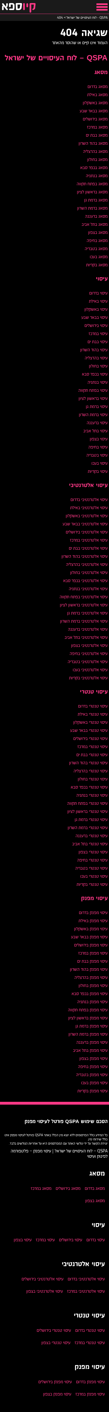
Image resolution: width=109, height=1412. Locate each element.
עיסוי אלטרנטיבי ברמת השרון (84, 621)
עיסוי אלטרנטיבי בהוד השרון (84, 556)
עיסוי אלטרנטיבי (88, 485)
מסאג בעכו (99, 256)
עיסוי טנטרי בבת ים (92, 754)
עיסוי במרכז (98, 333)
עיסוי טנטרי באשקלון (90, 722)
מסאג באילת (97, 94)
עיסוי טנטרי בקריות (92, 884)
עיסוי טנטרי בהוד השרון (88, 762)
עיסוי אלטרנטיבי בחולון (89, 572)
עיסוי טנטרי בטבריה (91, 868)
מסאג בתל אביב (95, 224)
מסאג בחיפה (97, 240)
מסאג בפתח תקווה (92, 183)
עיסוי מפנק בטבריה (92, 1074)
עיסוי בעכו (99, 463)
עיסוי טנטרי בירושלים (90, 738)
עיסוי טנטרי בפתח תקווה (87, 803)
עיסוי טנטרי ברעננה (91, 835)
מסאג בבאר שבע (94, 110)
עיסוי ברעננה (97, 422)
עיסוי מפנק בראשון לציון (88, 1018)
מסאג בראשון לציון (92, 191)
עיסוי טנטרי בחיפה (92, 860)
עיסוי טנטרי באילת (93, 714)
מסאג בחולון (97, 159)
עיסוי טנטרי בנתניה (92, 795)
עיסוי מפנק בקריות (92, 1090)
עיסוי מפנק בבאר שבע (89, 936)
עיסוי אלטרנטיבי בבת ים (88, 548)
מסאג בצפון (98, 232)
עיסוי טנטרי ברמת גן (91, 819)
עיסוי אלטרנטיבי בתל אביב (86, 637)
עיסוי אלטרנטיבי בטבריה (88, 661)
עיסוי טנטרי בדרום (93, 706)
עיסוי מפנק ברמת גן (91, 1026)
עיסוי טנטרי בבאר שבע (89, 730)
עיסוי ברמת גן (97, 406)
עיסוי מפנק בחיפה (93, 1066)
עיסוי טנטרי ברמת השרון (88, 827)
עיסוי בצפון (99, 439)
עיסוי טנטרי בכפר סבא (89, 787)
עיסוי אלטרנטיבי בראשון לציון (84, 604)
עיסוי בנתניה (97, 382)
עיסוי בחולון (98, 366)
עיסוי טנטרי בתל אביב (90, 843)
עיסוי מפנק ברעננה (92, 1042)
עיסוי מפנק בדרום (93, 912)
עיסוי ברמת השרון (93, 414)
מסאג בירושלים (95, 119)
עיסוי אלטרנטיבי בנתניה (88, 588)
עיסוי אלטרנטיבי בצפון (89, 645)
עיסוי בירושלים (96, 325)
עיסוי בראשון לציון (93, 398)
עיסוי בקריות (98, 471)
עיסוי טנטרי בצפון (93, 852)
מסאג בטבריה (96, 248)
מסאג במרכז (97, 127)
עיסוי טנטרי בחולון (93, 779)
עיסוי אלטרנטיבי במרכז (89, 540)
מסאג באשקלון (95, 102)
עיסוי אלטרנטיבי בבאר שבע (85, 523)
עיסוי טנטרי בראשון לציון (87, 811)
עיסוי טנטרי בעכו (94, 876)
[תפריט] (102, 7)
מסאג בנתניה (97, 175)
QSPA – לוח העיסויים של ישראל (56, 58)
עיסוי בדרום (98, 293)
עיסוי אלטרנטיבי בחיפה (89, 653)
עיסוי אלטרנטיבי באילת (89, 507)
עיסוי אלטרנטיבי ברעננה (88, 629)
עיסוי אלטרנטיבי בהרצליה (87, 564)
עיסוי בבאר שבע (94, 317)
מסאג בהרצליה (95, 151)
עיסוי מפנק (94, 898)
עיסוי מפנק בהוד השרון (89, 969)
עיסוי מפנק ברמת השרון (88, 1034)
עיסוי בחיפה (98, 447)
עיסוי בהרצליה (96, 357)
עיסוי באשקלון (96, 309)
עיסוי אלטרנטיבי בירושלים (87, 532)
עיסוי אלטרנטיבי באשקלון (87, 515)
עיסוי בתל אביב (95, 430)
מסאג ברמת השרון (92, 208)
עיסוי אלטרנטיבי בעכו (90, 669)
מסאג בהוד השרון (93, 143)
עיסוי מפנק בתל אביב (90, 1050)
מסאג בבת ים (97, 135)
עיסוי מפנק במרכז (93, 953)
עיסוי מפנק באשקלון (91, 928)
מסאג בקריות (97, 264)
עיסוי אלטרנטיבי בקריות (88, 677)
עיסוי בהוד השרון (94, 349)
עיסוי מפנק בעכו (94, 1082)
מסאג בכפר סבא (94, 167)
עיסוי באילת (98, 301)
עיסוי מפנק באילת (93, 920)
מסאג (101, 72)
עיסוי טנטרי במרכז (92, 746)
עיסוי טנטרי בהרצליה (91, 770)
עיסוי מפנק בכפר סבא (90, 993)
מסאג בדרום (97, 86)
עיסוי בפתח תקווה (93, 390)
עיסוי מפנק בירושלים (91, 945)
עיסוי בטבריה (97, 455)
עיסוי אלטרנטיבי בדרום (89, 499)
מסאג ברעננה (96, 216)
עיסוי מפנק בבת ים (92, 961)
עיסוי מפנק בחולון (93, 985)
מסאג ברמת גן (96, 200)
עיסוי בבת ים (97, 341)
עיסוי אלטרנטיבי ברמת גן (87, 613)
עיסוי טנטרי (94, 692)
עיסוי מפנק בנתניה (92, 1001)
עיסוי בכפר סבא (95, 374)
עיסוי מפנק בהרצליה (91, 977)
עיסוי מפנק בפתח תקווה (88, 1009)
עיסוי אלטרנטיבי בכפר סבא (85, 580)
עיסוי (102, 279)
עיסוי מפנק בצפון (93, 1058)
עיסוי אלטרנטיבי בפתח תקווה (84, 596)
